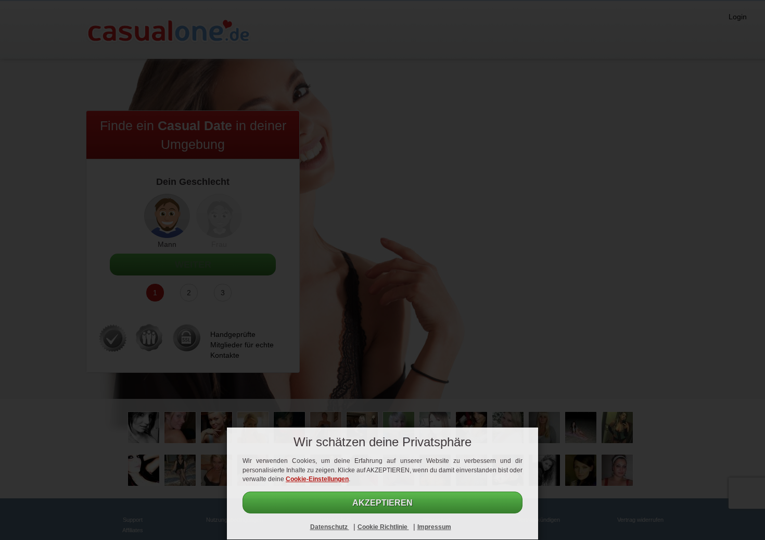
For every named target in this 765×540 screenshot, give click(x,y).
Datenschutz (329, 527)
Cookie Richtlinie (383, 527)
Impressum (434, 527)
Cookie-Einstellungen (317, 479)
